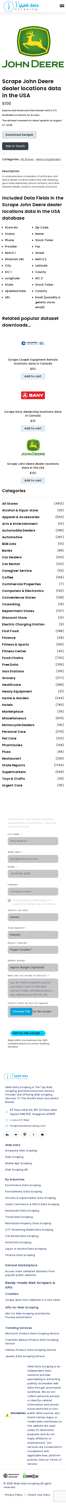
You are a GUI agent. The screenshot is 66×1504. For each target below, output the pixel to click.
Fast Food (10, 631)
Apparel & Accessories (20, 517)
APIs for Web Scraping (22, 1307)
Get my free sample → (28, 1033)
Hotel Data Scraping (18, 1242)
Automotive (12, 537)
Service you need (18, 910)
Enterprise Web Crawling (21, 1150)
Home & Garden (15, 698)
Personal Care (14, 731)
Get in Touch (15, 146)
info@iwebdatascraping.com (28, 1125)
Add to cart (33, 376)
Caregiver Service (17, 570)
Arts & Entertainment (20, 523)
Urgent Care (12, 785)
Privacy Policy (14, 1495)
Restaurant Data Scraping (22, 1210)
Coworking (11, 604)
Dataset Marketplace (21, 1265)
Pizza (6, 752)
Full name (15, 834)
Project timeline (17, 943)
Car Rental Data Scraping (21, 1236)
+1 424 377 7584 (19, 1120)
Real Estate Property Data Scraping (28, 1223)
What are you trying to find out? (28, 975)
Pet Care (9, 738)
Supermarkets (14, 772)
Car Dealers (12, 557)
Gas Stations (13, 671)
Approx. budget (17, 960)
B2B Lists (9, 544)
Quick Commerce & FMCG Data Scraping (32, 1204)
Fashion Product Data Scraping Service (30, 1350)
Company (13, 885)
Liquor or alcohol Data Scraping (25, 1249)
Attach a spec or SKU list (28, 1003)
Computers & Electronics (23, 591)
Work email (15, 852)
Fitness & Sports (15, 644)
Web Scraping (14, 1157)
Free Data (10, 664)
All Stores (27, 159)
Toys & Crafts (13, 778)
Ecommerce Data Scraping (23, 1185)
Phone (12, 867)
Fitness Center (14, 651)
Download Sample (19, 135)
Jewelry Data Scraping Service (25, 1356)
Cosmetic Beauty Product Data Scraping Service (32, 1341)
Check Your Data (39, 1495)
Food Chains (12, 658)
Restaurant (11, 758)
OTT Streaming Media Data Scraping (29, 1229)
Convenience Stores (19, 597)
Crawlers (12, 1294)
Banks (7, 550)
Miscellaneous (14, 718)
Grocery (8, 678)
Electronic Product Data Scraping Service (32, 1333)
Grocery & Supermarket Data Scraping (30, 1198)
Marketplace (12, 711)
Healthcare (11, 684)
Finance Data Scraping (20, 1255)
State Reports (13, 765)
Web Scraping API (16, 1169)
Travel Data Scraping (19, 1217)
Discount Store (14, 617)
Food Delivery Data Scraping (23, 1191)
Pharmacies (12, 745)
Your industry (16, 928)
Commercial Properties (21, 584)
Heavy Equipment (48, 159)
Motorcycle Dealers (18, 725)
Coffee (7, 577)
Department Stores (18, 611)
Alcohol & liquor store (20, 510)
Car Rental (11, 564)
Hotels (7, 705)
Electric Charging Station (23, 624)
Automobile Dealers (18, 530)
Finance (8, 637)
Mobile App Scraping (18, 1163)
